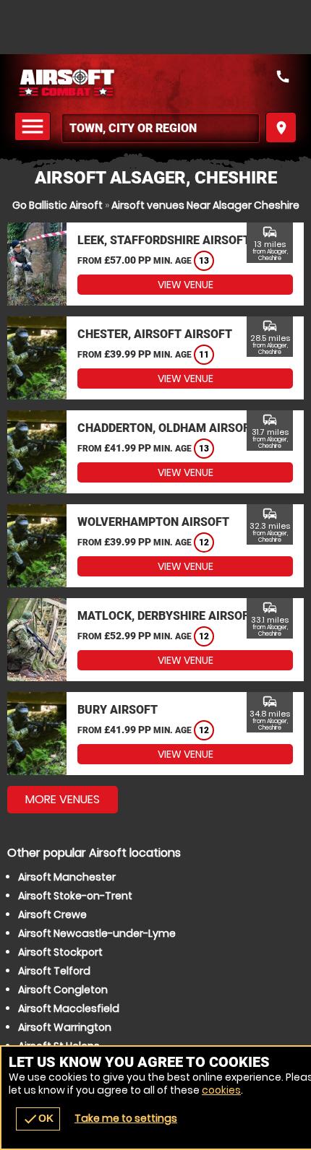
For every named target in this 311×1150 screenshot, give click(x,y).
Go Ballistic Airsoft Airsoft (155, 83)
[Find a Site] (160, 128)
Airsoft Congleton (63, 989)
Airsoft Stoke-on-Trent (75, 896)
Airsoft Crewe (52, 914)
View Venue (185, 284)
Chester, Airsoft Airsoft (154, 334)
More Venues (62, 799)
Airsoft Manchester (67, 877)
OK (38, 1119)
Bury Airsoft (117, 710)
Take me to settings (125, 1118)
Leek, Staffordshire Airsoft (163, 240)
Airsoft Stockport (60, 952)
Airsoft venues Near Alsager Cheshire (205, 205)
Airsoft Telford (54, 971)
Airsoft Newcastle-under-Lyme (97, 933)
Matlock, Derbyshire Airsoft (166, 616)
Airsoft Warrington (64, 1027)
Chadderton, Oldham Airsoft (167, 428)
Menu (35, 127)
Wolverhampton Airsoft (153, 522)
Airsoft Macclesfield (68, 1008)
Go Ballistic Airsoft (57, 205)
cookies (221, 1090)
